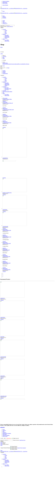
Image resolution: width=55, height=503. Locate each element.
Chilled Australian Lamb (7, 230)
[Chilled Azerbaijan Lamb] (29, 235)
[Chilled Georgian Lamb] (29, 242)
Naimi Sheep (2, 375)
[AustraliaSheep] (29, 143)
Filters (1, 53)
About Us (4, 430)
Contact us (4, 432)
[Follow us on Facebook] (1, 427)
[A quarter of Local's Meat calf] (29, 102)
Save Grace (7, 89)
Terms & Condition (6, 1)
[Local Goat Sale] (5, 348)
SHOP (4, 21)
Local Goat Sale (3, 356)
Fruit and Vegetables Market (7, 91)
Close (4, 65)
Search (2, 27)
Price (3, 57)
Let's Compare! (23, 447)
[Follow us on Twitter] (0, 427)
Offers (4, 39)
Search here (2, 25)
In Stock (4, 72)
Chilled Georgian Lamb (7, 243)
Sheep (6, 33)
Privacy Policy (5, 3)
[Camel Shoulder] (29, 219)
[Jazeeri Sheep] (5, 309)
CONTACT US (5, 23)
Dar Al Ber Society (8, 88)
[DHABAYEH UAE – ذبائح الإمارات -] (13, 8)
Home (1, 47)
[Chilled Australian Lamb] (29, 229)
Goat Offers (7, 94)
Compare (4, 101)
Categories (4, 56)
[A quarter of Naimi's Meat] (29, 115)
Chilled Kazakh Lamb (6, 256)
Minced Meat (7, 37)
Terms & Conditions (6, 435)
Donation (4, 86)
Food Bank (7, 87)
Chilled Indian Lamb (6, 249)
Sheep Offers (7, 95)
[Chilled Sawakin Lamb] (29, 262)
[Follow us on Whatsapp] (4, 427)
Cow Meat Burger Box (6, 269)
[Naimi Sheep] (5, 367)
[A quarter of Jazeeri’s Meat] (29, 98)
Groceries (4, 90)
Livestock (4, 29)
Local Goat (2, 336)
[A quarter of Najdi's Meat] (29, 121)
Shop (3, 431)
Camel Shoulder (5, 226)
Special (6, 38)
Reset (8, 67)
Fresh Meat (7, 35)
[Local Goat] (5, 328)
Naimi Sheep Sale (3, 396)
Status (4, 58)
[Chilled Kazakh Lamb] (29, 255)
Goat (10, 26)
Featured (4, 71)
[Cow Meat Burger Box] (29, 268)
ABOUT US (4, 22)
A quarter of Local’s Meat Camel (8, 109)
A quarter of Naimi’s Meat (7, 116)
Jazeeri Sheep (2, 317)
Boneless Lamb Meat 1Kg (7, 192)
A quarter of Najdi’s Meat (7, 122)
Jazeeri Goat (2, 298)
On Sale (4, 70)
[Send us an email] (2, 427)
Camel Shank (5, 209)
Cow (12, 26)
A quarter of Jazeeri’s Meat (7, 99)
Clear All (18, 447)
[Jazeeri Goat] (5, 289)
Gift (3, 92)
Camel (8, 26)
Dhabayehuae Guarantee (7, 433)
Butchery (4, 34)
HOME (4, 20)
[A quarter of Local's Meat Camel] (29, 108)
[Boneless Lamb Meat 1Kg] (29, 185)
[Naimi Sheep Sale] (5, 387)
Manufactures (5, 2)
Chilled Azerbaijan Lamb (7, 236)
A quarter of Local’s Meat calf (8, 103)
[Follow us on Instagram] (3, 427)
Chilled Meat (7, 36)
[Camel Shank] (29, 202)
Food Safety (5, 434)
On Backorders (5, 73)
